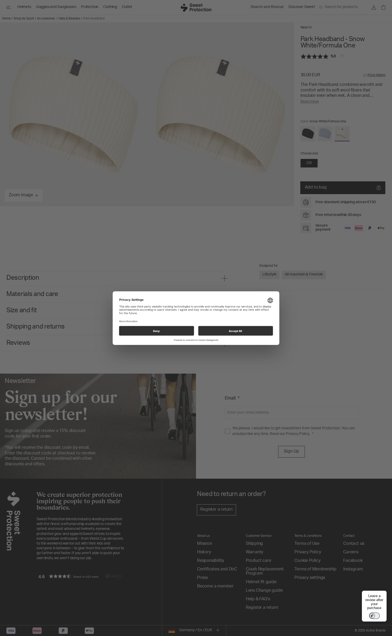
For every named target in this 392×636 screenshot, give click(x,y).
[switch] (374, 616)
